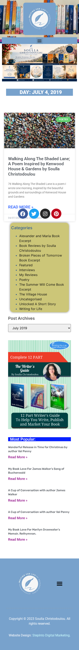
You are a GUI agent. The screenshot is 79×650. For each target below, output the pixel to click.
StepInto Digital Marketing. (51, 635)
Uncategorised (30, 299)
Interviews (27, 270)
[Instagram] (45, 214)
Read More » (17, 457)
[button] (39, 40)
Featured (26, 265)
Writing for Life (30, 309)
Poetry (24, 280)
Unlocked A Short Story (37, 304)
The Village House (33, 294)
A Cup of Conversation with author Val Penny (38, 512)
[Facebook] (23, 214)
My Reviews (28, 275)
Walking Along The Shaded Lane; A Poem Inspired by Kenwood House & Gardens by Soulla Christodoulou (39, 166)
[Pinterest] (56, 214)
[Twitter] (34, 214)
